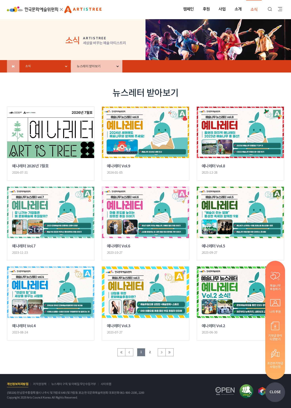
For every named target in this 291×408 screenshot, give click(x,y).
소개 (238, 9)
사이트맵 (106, 384)
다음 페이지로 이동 (162, 352)
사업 (222, 9)
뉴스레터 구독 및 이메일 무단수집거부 (73, 384)
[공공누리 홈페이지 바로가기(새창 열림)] (225, 391)
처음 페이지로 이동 (121, 352)
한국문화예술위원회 (32, 11)
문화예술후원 (83, 10)
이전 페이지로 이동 (129, 352)
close (275, 392)
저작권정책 (40, 384)
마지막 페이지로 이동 (170, 352)
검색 (270, 9)
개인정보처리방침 (17, 384)
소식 (254, 9)
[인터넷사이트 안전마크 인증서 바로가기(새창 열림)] (246, 391)
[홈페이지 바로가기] (13, 66)
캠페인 (188, 9)
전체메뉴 (280, 9)
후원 (206, 9)
